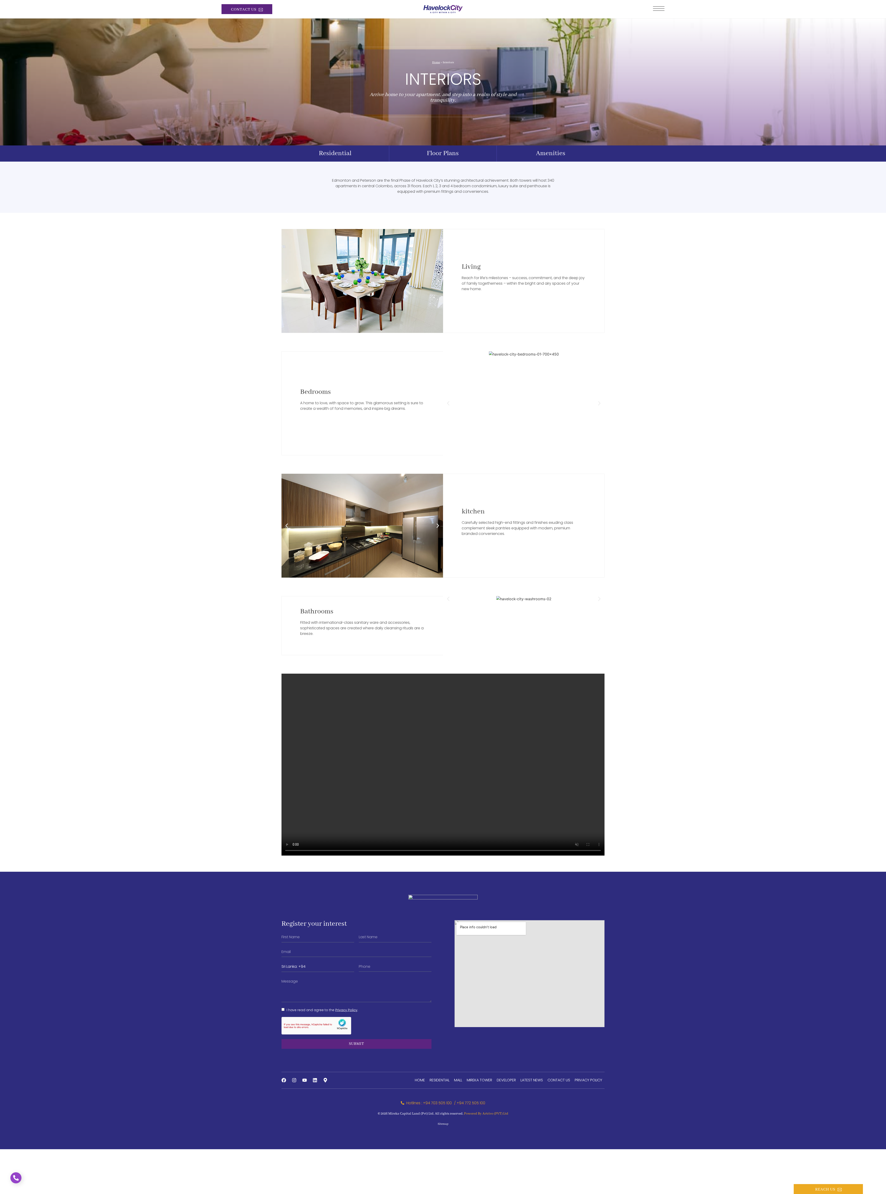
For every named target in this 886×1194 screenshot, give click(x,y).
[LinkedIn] (315, 1080)
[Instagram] (294, 1080)
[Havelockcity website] (443, 9)
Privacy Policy (346, 1009)
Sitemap (443, 1124)
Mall (458, 1080)
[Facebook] (283, 1080)
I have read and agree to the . (322, 1009)
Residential (335, 153)
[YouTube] (304, 1080)
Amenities (550, 153)
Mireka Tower (479, 1080)
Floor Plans (443, 153)
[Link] (658, 8)
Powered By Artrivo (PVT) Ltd (486, 1114)
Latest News (532, 1080)
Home (436, 62)
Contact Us (559, 1080)
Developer (506, 1080)
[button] (287, 281)
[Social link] (325, 1080)
